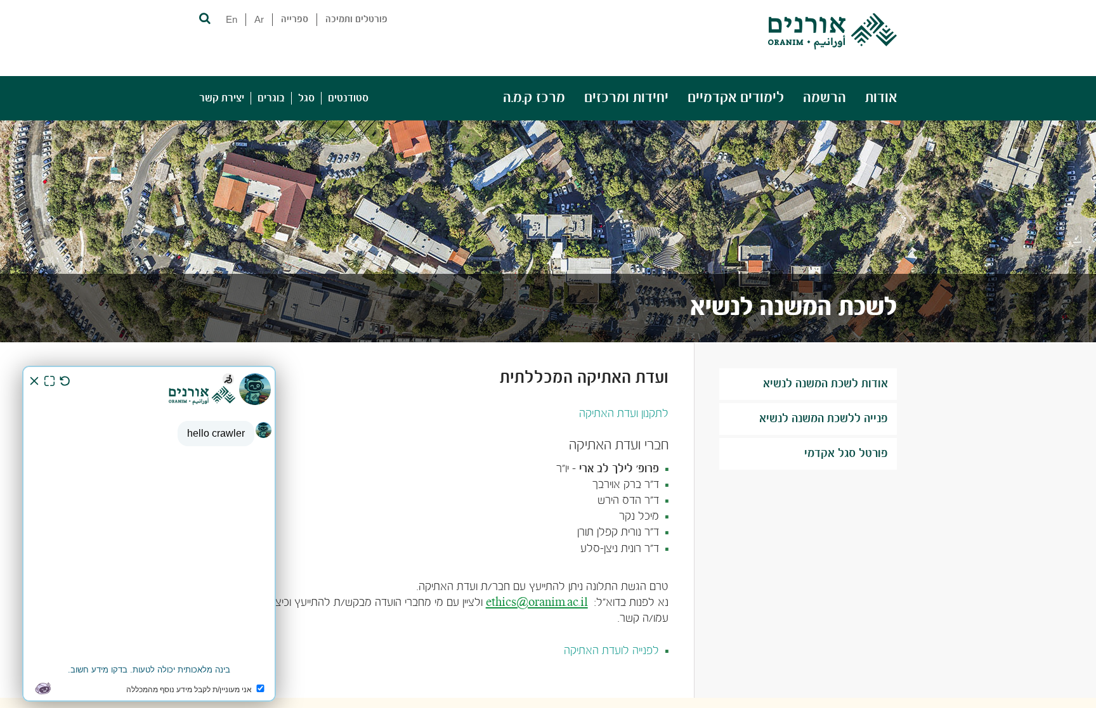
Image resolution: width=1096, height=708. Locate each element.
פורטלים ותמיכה (356, 19)
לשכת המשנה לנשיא (793, 308)
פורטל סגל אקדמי (846, 454)
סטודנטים (348, 98)
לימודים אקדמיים (736, 97)
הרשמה (824, 97)
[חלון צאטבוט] (149, 534)
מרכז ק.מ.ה (534, 97)
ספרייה (294, 19)
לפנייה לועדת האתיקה (611, 651)
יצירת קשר (221, 98)
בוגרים (271, 98)
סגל (306, 98)
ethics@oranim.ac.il (537, 603)
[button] (204, 17)
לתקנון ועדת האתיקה (624, 414)
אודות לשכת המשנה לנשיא (825, 384)
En (231, 19)
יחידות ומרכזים (626, 97)
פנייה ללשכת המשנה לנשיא (823, 419)
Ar (259, 19)
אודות (881, 97)
